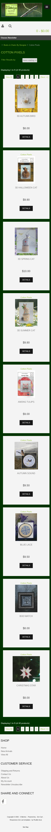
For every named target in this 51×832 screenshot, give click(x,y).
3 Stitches (23, 817)
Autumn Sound (26, 473)
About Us (5, 777)
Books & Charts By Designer (15, 45)
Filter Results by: (8, 60)
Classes (4, 38)
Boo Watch (26, 616)
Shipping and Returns (10, 771)
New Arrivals (6, 751)
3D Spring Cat (26, 259)
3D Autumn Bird (26, 116)
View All (9, 77)
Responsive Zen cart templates (20, 820)
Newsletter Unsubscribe (11, 784)
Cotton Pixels (26, 155)
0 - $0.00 (42, 31)
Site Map (25, 827)
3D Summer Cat (26, 330)
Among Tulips (26, 402)
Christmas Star (26, 685)
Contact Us (6, 774)
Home (3, 748)
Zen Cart (40, 817)
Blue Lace (26, 544)
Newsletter (12, 38)
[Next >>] (44, 77)
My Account (6, 781)
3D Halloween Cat (26, 187)
